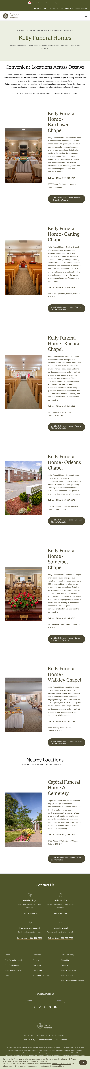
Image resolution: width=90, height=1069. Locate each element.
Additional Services (41, 975)
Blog (7, 975)
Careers (64, 965)
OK (83, 1062)
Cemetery (37, 965)
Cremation (37, 970)
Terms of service (45, 1039)
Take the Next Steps (13, 970)
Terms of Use (51, 1059)
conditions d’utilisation (61, 1063)
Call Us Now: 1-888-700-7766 (29, 938)
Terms (44, 1061)
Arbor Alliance (67, 975)
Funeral (36, 960)
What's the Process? (13, 960)
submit (60, 1000)
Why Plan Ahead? (12, 965)
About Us (65, 960)
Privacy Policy (29, 1039)
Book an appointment (30, 913)
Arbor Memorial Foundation (72, 980)
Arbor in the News (68, 970)
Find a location (60, 913)
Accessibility (61, 1039)
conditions (59, 1066)
